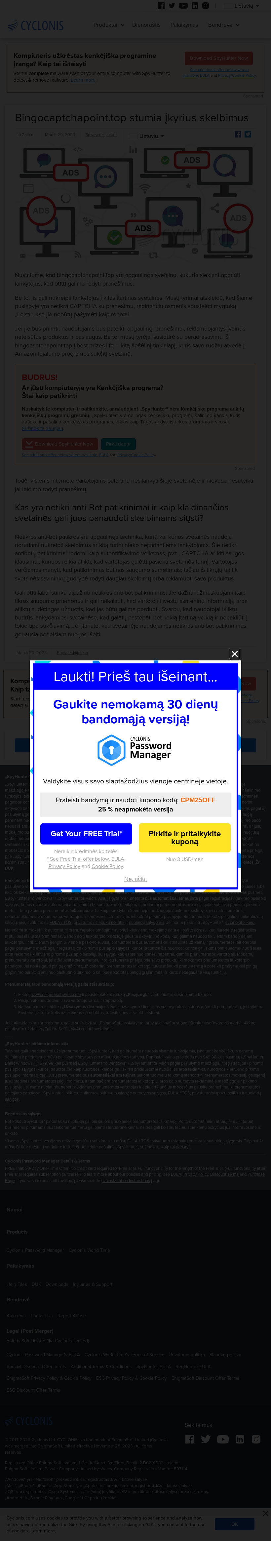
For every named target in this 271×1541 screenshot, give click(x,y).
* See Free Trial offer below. (78, 858)
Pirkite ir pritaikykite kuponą (185, 838)
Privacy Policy (64, 866)
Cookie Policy (107, 866)
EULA (117, 858)
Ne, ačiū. (135, 879)
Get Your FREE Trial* (86, 834)
